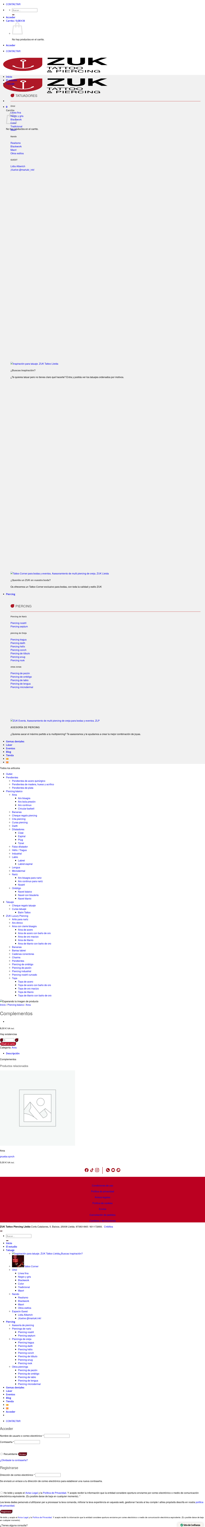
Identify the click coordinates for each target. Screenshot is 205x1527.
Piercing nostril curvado (24, 974)
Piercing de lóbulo (27, 1356)
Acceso (22, 1454)
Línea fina (23, 1273)
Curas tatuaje (19, 909)
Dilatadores (18, 829)
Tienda (10, 755)
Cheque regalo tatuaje (24, 905)
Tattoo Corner (31, 1266)
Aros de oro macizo (28, 936)
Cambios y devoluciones (102, 1220)
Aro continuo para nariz (30, 881)
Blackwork (23, 1280)
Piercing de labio (27, 1377)
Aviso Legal (31, 1492)
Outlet (9, 774)
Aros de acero (25, 929)
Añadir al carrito (8, 1043)
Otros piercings (20, 1366)
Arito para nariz (20, 919)
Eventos (10, 748)
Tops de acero (25, 981)
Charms (16, 957)
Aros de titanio (25, 940)
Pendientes (12, 777)
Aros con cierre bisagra (24, 926)
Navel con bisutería (28, 895)
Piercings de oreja (21, 1339)
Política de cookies (102, 1203)
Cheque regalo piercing (24, 815)
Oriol (14, 1269)
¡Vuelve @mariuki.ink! (29, 1318)
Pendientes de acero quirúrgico (28, 781)
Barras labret (19, 950)
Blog (8, 751)
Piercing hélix (25, 1349)
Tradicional (24, 1287)
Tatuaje (10, 83)
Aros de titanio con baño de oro (34, 943)
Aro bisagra (24, 798)
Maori (21, 1290)
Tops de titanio (26, 992)
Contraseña (7, 1442)
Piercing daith (25, 1346)
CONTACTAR (13, 4)
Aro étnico (17, 922)
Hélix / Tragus (19, 850)
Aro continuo (25, 805)
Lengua (16, 867)
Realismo (23, 1297)
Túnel (21, 843)
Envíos (102, 1209)
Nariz (15, 874)
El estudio (11, 80)
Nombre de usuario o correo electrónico (22, 1435)
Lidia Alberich (25, 1314)
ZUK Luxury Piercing (17, 916)
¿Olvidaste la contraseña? (14, 1460)
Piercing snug (25, 1359)
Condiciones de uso (102, 1185)
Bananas (17, 812)
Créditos (108, 1226)
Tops (14, 978)
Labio (15, 857)
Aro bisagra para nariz (30, 877)
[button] (10, 17)
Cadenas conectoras (23, 954)
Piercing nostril (26, 1332)
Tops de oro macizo (28, 988)
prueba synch (7, 1156)
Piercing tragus (26, 1342)
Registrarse (6, 1511)
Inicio (9, 76)
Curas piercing (20, 822)
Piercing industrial (21, 971)
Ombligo (16, 888)
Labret (21, 860)
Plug (20, 839)
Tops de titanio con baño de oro (34, 995)
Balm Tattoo (24, 912)
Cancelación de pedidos (103, 1215)
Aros (14, 794)
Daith (15, 826)
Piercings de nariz (21, 1328)
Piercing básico (14, 791)
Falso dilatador (20, 846)
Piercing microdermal (29, 1384)
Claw (21, 832)
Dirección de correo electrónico (17, 1475)
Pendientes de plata (22, 787)
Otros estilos (24, 1308)
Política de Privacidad (54, 1492)
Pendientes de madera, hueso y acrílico (33, 784)
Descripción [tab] (13, 1053)
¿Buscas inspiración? (71, 1253)
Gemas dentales (15, 741)
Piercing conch (26, 1353)
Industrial (17, 853)
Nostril (21, 884)
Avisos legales (102, 1197)
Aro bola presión (27, 801)
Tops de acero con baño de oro (34, 985)
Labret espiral (25, 864)
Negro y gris (24, 1276)
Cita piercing (19, 819)
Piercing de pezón (21, 967)
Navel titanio (24, 898)
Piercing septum (26, 1335)
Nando (15, 1294)
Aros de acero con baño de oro (34, 933)
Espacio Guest (20, 1311)
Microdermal (18, 871)
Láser (9, 745)
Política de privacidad (102, 1191)
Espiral (22, 836)
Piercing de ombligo (22, 964)
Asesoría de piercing (23, 1325)
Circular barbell (26, 808)
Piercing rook (25, 1363)
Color (21, 1283)
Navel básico (25, 891)
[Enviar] (13, 14)
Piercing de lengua (28, 1380)
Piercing (10, 594)
